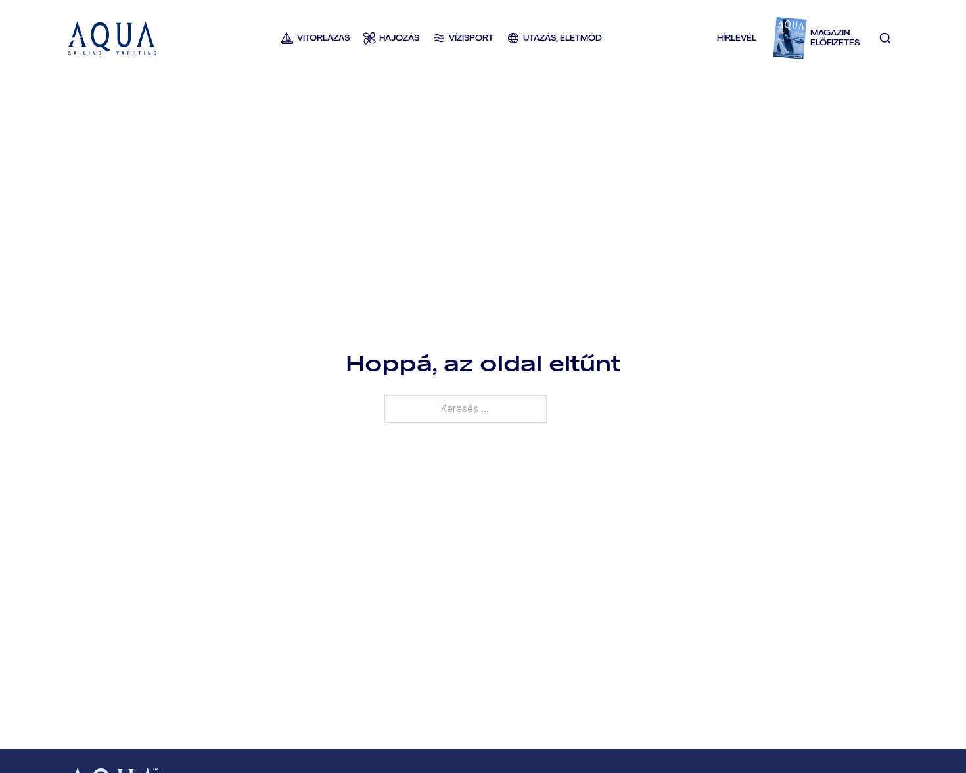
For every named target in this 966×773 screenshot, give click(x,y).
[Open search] (885, 38)
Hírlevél (736, 37)
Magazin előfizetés (835, 37)
